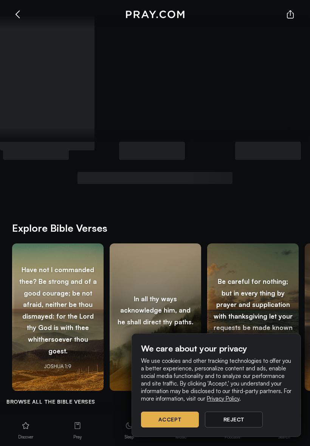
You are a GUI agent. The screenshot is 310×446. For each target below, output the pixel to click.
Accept (170, 419)
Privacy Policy (223, 398)
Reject (234, 419)
